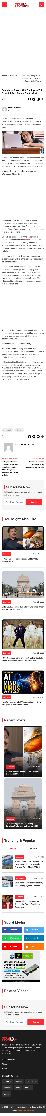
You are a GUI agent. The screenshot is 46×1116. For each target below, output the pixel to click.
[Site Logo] (22, 5)
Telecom (7, 1088)
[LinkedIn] (34, 938)
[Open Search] (41, 4)
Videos (6, 1094)
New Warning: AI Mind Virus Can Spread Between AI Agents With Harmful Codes (23, 703)
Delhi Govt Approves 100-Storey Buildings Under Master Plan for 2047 (23, 608)
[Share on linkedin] (38, 99)
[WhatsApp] (12, 938)
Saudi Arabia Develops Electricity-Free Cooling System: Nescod (29, 884)
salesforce (19, 430)
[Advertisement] (23, 34)
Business (19, 857)
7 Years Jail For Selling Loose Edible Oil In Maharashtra (20, 560)
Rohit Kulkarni (14, 108)
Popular (33, 848)
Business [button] (13, 76)
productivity (7, 430)
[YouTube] (12, 946)
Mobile (19, 1081)
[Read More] (23, 538)
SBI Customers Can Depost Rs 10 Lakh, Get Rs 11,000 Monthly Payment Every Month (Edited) (29, 864)
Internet (28, 1088)
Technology (20, 878)
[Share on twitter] (34, 99)
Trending (12, 848)
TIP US (5, 1069)
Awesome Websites (25, 1110)
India (18, 1088)
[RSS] (34, 946)
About (4, 1064)
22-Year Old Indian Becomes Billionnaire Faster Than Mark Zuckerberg (27, 904)
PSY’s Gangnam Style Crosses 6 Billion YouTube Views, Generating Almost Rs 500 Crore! (22, 659)
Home (4, 76)
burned (30, 240)
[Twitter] (34, 930)
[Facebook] (12, 930)
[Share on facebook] (30, 99)
